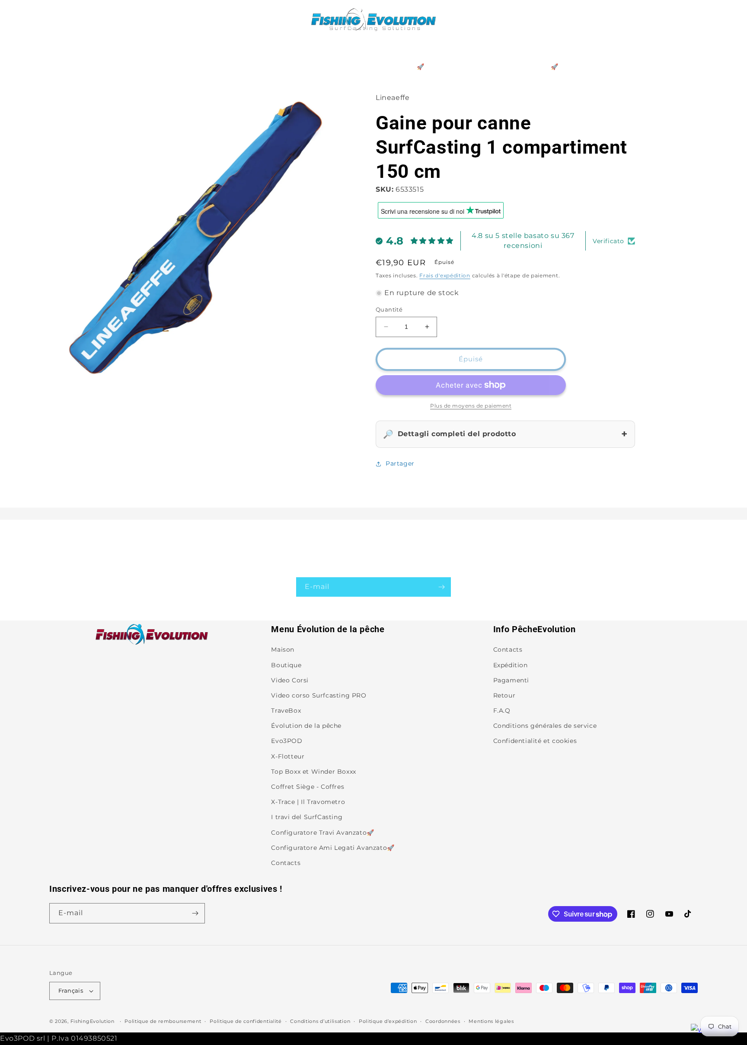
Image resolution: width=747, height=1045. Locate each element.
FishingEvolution (92, 1021)
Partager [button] (400, 463)
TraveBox (286, 710)
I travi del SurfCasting (306, 817)
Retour (504, 695)
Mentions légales (491, 1021)
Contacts (285, 863)
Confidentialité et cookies (535, 741)
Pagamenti (511, 680)
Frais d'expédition (444, 275)
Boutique (286, 665)
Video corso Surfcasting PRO (318, 695)
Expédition (510, 665)
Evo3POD (286, 741)
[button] (58, 19)
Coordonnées (442, 1021)
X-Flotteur (287, 756)
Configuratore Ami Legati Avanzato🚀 (332, 848)
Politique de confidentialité (246, 1021)
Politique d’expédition (388, 1021)
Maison (282, 649)
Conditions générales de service (545, 726)
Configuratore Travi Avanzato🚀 (322, 832)
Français (70, 990)
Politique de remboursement (162, 1021)
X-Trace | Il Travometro (308, 802)
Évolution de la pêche (306, 726)
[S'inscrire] (441, 587)
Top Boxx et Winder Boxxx (313, 771)
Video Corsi (290, 680)
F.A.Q (502, 710)
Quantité (389, 309)
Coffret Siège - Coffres (307, 787)
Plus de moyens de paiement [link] (470, 405)
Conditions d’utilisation (320, 1021)
